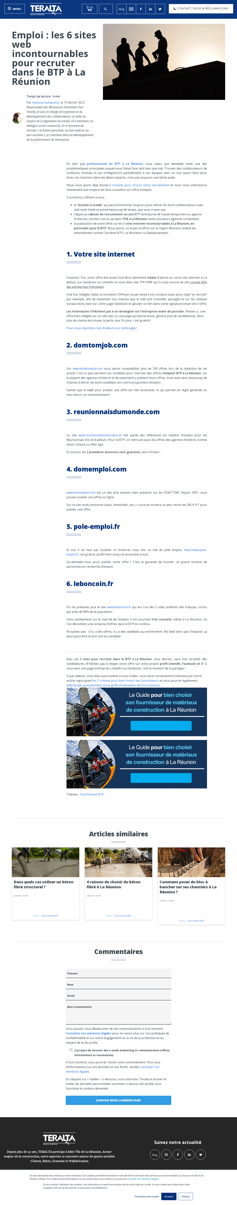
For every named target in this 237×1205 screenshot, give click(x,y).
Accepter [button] (168, 1196)
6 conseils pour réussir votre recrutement (139, 185)
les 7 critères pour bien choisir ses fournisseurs (126, 681)
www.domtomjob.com (87, 368)
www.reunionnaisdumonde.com (100, 435)
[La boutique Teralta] (89, 9)
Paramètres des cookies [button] (147, 1196)
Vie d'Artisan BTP (92, 794)
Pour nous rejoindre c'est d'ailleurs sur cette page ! (102, 328)
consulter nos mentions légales (143, 1178)
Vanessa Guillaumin (45, 102)
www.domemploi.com (81, 492)
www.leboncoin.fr (119, 607)
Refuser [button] (186, 1196)
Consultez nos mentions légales (88, 1033)
